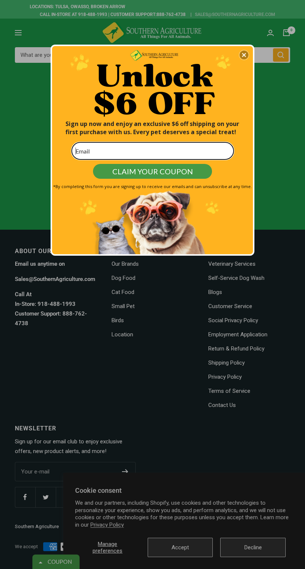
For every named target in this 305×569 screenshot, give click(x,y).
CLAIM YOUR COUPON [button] (152, 171)
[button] (244, 55)
